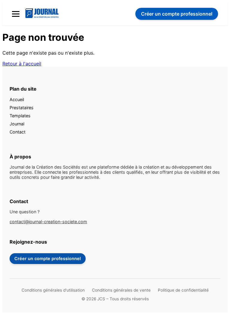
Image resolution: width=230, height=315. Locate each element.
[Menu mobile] (15, 14)
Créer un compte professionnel (47, 258)
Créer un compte (176, 14)
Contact (17, 131)
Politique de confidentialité (183, 290)
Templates (20, 115)
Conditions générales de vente (121, 290)
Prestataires (22, 107)
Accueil (17, 99)
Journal (17, 123)
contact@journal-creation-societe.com (48, 221)
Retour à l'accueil (21, 64)
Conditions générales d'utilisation (53, 290)
